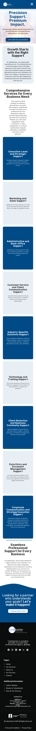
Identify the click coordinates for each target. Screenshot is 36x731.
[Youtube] (20, 649)
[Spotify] (27, 649)
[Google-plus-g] (23, 649)
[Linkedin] (16, 649)
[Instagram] (12, 649)
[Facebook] (8, 649)
